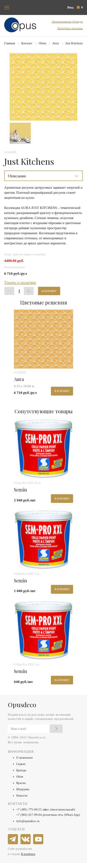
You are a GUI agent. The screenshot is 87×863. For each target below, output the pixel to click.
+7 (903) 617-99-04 (29, 814)
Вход (70, 7)
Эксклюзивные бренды (67, 21)
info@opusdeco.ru (27, 821)
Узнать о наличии (20, 282)
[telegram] (13, 839)
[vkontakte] (25, 839)
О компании (24, 757)
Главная (9, 43)
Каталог (26, 43)
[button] (80, 7)
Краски (21, 783)
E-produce (28, 854)
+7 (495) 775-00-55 (29, 809)
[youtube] (38, 839)
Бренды (21, 770)
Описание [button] (17, 176)
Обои (42, 43)
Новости (22, 795)
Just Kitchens (74, 43)
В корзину (49, 291)
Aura (55, 43)
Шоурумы (22, 789)
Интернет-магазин (70, 28)
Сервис (21, 764)
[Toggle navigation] (7, 7)
